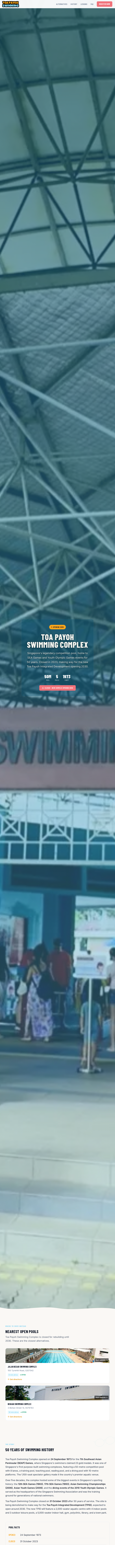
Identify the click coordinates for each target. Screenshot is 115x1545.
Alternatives (61, 4)
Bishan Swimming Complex (19, 1404)
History (74, 4)
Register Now (104, 4)
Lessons (84, 4)
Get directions (16, 1379)
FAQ (92, 4)
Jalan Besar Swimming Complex (22, 1366)
